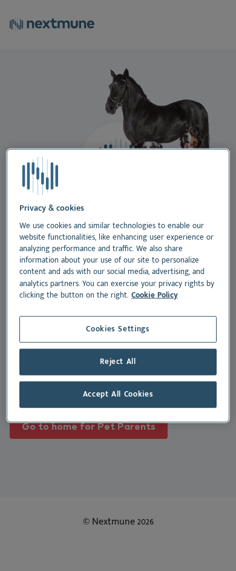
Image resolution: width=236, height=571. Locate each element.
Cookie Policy (154, 295)
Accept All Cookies (118, 394)
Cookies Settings (117, 329)
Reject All (118, 362)
